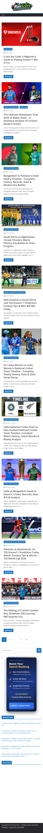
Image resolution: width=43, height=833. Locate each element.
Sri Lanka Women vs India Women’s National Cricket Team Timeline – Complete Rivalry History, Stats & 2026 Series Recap (19, 371)
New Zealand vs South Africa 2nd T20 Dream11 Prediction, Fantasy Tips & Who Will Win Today (20, 304)
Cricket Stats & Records (11, 107)
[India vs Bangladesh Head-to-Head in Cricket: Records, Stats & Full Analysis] (21, 469)
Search (39, 650)
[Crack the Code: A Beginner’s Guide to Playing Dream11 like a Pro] (21, 34)
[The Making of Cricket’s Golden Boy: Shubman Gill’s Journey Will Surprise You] (21, 589)
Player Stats (23, 107)
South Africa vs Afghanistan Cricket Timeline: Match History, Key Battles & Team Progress (19, 241)
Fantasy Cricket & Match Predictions (14, 292)
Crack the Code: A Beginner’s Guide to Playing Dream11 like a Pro (21, 59)
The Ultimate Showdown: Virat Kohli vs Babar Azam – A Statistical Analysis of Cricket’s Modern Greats (21, 119)
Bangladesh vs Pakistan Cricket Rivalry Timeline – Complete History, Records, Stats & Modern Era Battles (21, 180)
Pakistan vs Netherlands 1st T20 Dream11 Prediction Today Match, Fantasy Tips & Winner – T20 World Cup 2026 (21, 554)
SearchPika (20, 827)
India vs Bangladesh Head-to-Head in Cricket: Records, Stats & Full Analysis (21, 494)
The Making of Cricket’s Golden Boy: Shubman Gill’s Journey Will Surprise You (21, 613)
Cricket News (8, 49)
